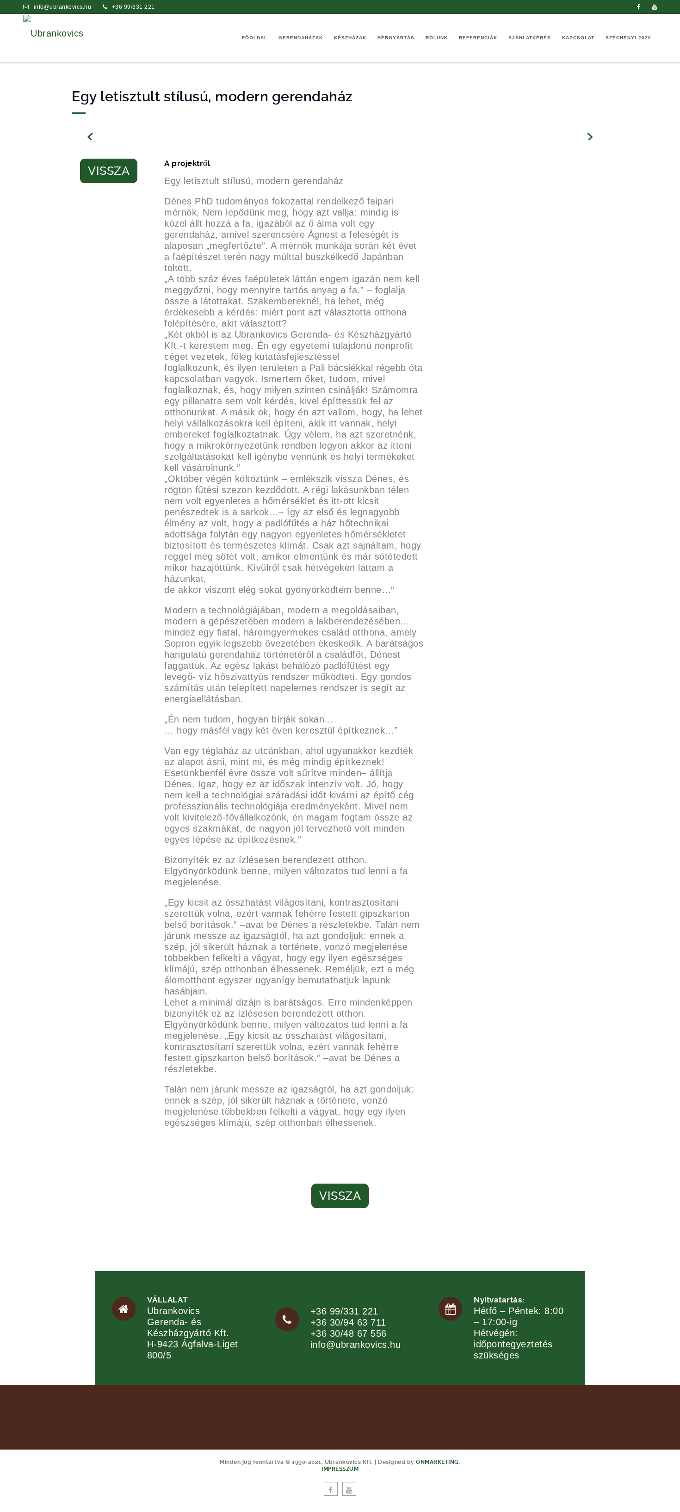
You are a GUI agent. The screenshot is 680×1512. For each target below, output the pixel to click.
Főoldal (254, 37)
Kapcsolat (578, 37)
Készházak (350, 37)
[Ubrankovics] (53, 32)
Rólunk (437, 37)
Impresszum (340, 1469)
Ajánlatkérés (529, 37)
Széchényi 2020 (628, 37)
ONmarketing (437, 1462)
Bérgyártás (395, 37)
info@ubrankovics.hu (63, 7)
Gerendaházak (300, 37)
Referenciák (478, 37)
